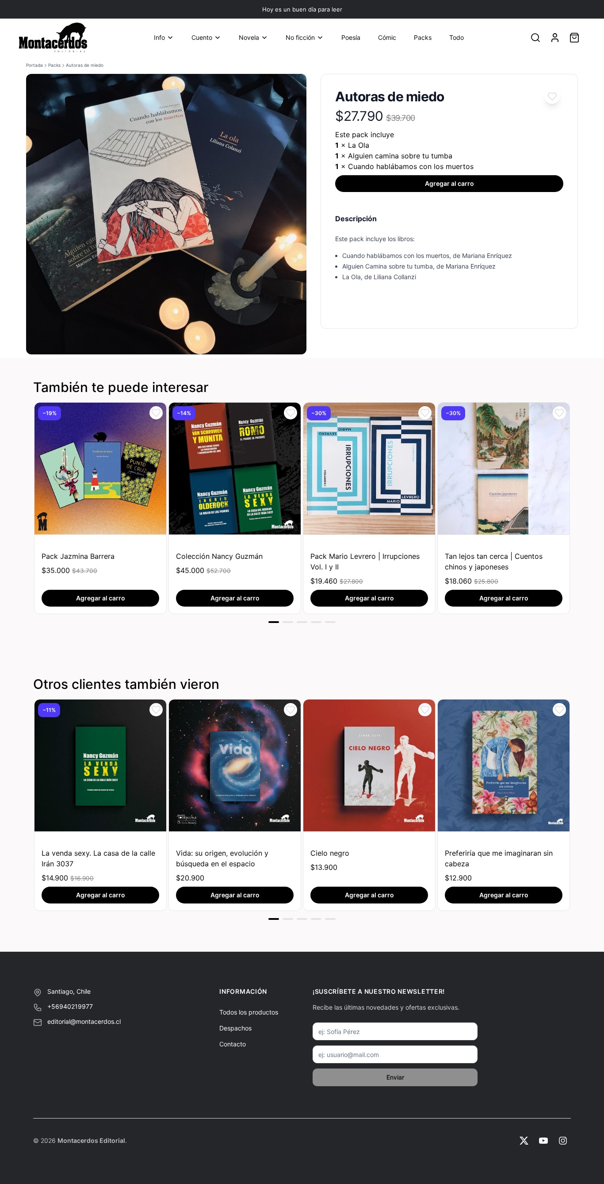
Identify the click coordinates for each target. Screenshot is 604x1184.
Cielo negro (329, 853)
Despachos (235, 1028)
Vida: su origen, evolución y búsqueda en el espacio (222, 858)
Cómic (387, 37)
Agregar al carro (449, 183)
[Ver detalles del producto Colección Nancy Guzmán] (235, 468)
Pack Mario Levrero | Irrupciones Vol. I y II (365, 561)
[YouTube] (543, 1141)
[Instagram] (563, 1141)
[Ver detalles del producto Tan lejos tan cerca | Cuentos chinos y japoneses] (504, 468)
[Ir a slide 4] (316, 622)
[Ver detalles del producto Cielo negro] (369, 765)
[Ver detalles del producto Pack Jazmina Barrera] (100, 468)
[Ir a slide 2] (288, 622)
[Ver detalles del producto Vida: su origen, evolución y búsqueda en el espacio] (235, 765)
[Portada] (53, 37)
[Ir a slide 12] (316, 919)
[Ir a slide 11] (302, 919)
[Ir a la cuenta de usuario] (555, 37)
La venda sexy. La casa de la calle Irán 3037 (98, 858)
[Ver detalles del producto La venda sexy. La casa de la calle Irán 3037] (100, 765)
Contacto (232, 1044)
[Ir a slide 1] (273, 622)
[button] (552, 96)
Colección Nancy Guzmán (219, 556)
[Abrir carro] (574, 37)
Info (159, 37)
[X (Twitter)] (524, 1141)
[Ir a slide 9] (273, 919)
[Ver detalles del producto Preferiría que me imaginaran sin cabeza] (504, 765)
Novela (249, 37)
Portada (34, 65)
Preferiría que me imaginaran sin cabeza (499, 858)
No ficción (300, 37)
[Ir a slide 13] (330, 919)
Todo (456, 37)
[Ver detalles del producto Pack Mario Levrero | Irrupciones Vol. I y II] (369, 468)
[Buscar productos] (535, 37)
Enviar (395, 1077)
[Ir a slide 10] (288, 919)
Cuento (201, 37)
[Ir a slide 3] (302, 622)
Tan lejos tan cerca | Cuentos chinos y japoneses (494, 561)
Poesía (350, 37)
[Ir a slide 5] (330, 622)
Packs (423, 37)
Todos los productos (248, 1012)
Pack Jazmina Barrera (78, 556)
